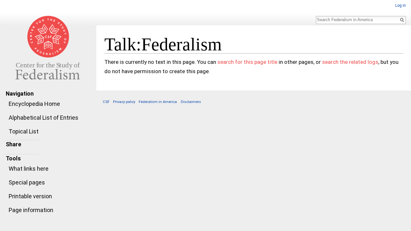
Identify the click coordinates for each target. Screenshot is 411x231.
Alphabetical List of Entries (43, 117)
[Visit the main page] (48, 47)
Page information (31, 210)
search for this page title (247, 62)
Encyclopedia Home (34, 103)
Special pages (27, 182)
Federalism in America (158, 102)
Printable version (30, 196)
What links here (28, 168)
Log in (400, 5)
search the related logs (350, 62)
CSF (106, 102)
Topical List (24, 131)
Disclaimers (191, 102)
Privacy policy (124, 102)
